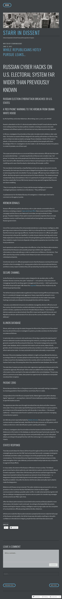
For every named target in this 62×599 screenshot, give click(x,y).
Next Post (53, 585)
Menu (7, 5)
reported (33, 285)
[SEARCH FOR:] (31, 574)
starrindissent (16, 44)
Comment (53, 564)
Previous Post (8, 585)
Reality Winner (33, 420)
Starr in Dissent (21, 32)
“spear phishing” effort (29, 211)
